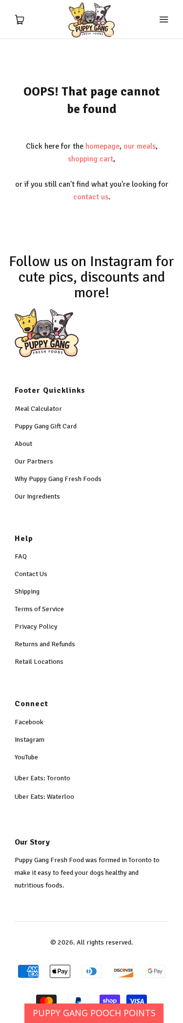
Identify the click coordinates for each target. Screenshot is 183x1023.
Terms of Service (39, 609)
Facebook (29, 722)
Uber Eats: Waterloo (44, 796)
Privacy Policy (36, 626)
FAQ (21, 556)
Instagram (29, 739)
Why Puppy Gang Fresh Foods (58, 479)
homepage (102, 146)
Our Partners (34, 461)
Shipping (27, 591)
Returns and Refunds (45, 644)
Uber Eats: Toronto (42, 778)
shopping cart (90, 159)
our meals (139, 146)
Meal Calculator (38, 409)
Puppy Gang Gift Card (46, 426)
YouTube (26, 757)
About (23, 444)
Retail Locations (39, 661)
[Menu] (163, 19)
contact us (90, 197)
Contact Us (31, 574)
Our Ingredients (37, 496)
